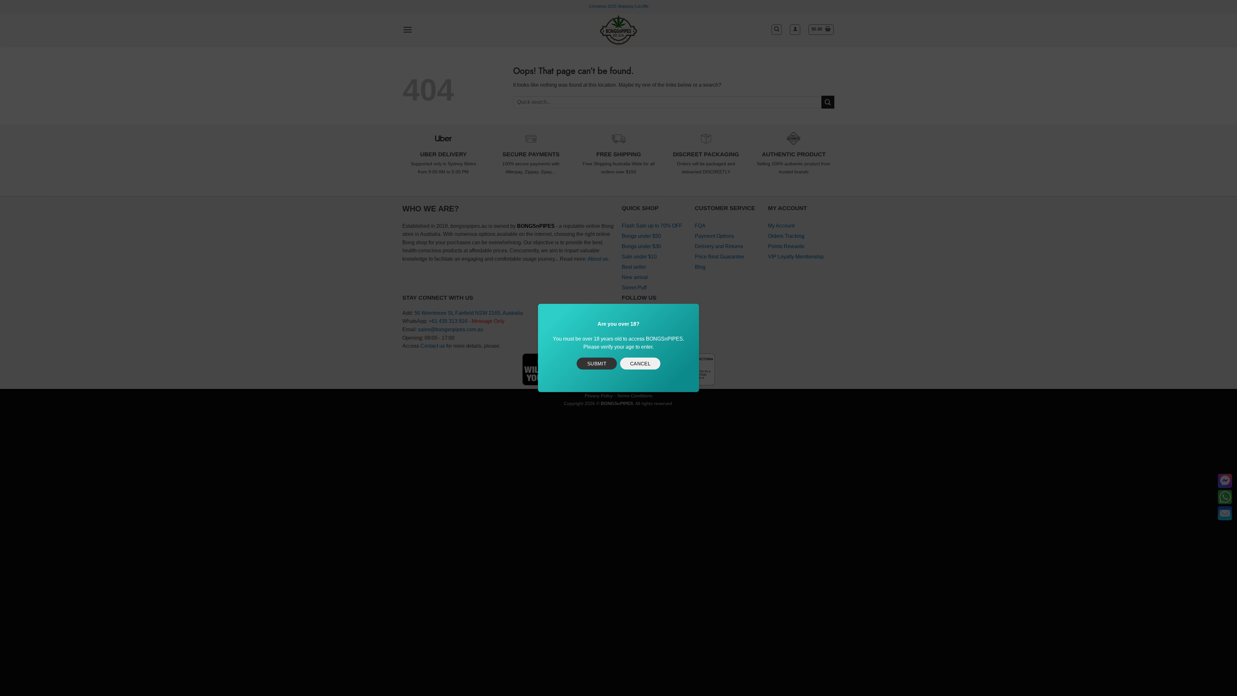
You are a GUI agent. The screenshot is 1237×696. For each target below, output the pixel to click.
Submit (597, 363)
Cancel (640, 363)
